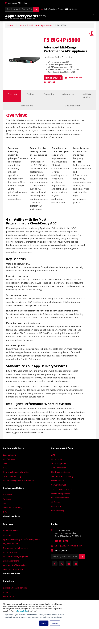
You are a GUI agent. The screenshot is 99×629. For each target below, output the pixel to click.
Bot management (59, 463)
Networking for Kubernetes (15, 548)
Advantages (68, 94)
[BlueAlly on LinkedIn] (75, 563)
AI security (8, 535)
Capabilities (49, 94)
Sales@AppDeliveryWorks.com (68, 545)
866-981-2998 (70, 9)
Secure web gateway (60, 493)
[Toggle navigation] (90, 16)
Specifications (26, 105)
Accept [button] (44, 623)
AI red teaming (57, 510)
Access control (57, 480)
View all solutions (11, 573)
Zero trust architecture (13, 569)
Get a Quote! (61, 550)
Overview (12, 94)
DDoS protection (58, 467)
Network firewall (58, 484)
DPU (5, 512)
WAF (53, 455)
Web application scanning (62, 476)
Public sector (9, 596)
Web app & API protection (15, 565)
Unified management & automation (18, 480)
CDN (5, 463)
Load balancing (9, 455)
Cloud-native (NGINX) (12, 507)
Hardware (7, 494)
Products (19, 25)
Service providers (11, 560)
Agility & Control (86, 95)
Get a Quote (54, 77)
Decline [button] (55, 623)
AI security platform (60, 497)
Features (31, 94)
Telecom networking (12, 476)
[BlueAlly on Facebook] (54, 563)
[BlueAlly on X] (61, 563)
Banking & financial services (15, 587)
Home (10, 25)
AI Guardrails (57, 506)
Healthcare (8, 592)
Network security (10, 552)
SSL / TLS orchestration (61, 489)
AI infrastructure (10, 530)
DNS (5, 467)
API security (56, 459)
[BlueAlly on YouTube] (68, 563)
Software (7, 499)
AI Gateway (56, 502)
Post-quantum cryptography (15, 556)
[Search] (36, 9)
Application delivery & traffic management (21, 539)
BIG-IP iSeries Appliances (39, 25)
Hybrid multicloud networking (16, 472)
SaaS (5, 503)
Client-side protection (60, 472)
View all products (11, 516)
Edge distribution (10, 543)
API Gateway (9, 459)
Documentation (72, 105)
